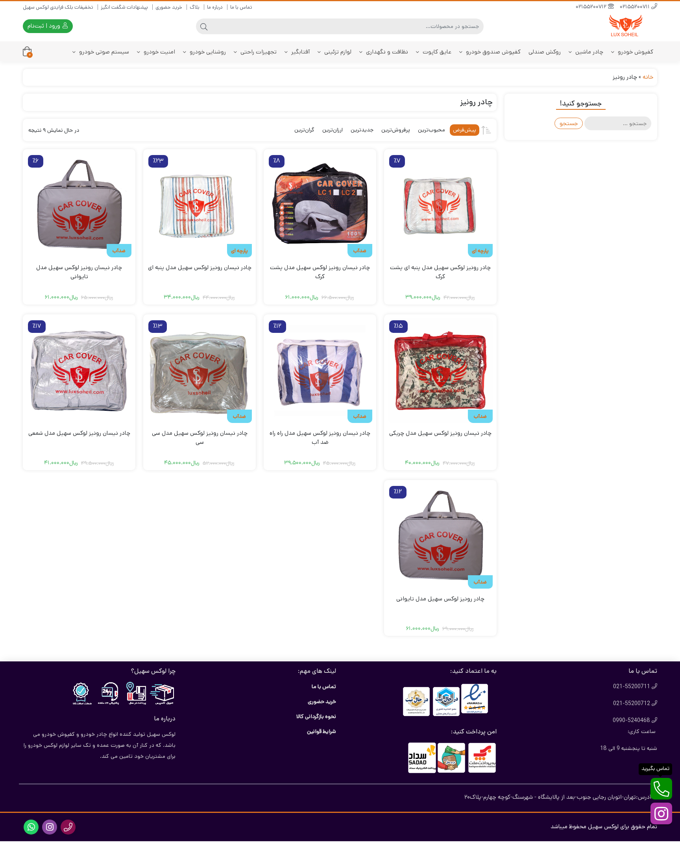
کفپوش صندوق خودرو (492, 52)
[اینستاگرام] (661, 813)
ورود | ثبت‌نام (45, 26)
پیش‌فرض (464, 130)
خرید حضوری (168, 7)
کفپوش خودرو (634, 52)
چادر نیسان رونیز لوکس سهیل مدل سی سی (200, 437)
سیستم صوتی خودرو (103, 52)
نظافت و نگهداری (386, 52)
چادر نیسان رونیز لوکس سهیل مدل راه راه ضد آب (320, 437)
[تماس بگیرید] (661, 789)
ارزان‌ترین (332, 130)
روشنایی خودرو (207, 52)
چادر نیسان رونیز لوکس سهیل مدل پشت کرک (320, 272)
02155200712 (592, 7)
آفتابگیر (300, 52)
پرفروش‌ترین (395, 130)
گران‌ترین (304, 130)
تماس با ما (241, 7)
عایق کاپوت (436, 52)
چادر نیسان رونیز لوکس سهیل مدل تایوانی (79, 272)
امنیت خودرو (158, 52)
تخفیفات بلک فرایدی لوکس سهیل (58, 7)
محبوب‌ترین (431, 130)
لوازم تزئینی (337, 52)
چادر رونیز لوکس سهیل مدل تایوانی (440, 599)
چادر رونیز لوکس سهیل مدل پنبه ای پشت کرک (440, 272)
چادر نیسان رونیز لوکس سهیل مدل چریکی (440, 433)
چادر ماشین (588, 52)
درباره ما (215, 7)
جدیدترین (362, 130)
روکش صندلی (544, 52)
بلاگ (195, 7)
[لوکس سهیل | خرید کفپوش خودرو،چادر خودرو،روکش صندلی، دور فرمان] (625, 26)
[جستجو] (204, 26)
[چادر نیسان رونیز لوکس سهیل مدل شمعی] (79, 370)
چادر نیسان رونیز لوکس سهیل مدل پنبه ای (199, 267)
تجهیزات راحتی (258, 52)
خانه (648, 77)
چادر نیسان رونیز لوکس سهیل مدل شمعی (79, 433)
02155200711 (635, 7)
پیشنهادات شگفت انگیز (124, 7)
